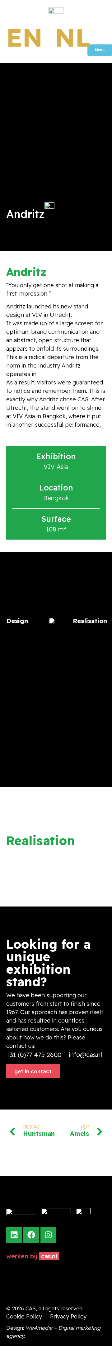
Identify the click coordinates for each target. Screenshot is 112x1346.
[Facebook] (31, 1235)
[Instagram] (48, 1235)
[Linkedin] (14, 1235)
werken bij (21, 1256)
